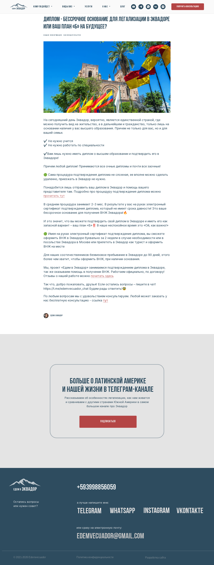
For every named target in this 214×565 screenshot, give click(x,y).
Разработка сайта (155, 557)
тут (105, 300)
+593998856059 (96, 487)
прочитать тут (54, 195)
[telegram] (140, 6)
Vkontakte (190, 511)
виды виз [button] (67, 6)
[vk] (155, 6)
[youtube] (133, 6)
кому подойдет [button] (41, 6)
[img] (25, 485)
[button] (187, 6)
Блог (122, 6)
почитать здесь (102, 276)
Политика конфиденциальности (95, 557)
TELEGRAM (89, 511)
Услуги (88, 6)
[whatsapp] (148, 6)
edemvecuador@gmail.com (110, 536)
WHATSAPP (122, 511)
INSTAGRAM (156, 511)
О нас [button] (105, 6)
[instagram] (163, 6)
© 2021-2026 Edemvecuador (29, 557)
